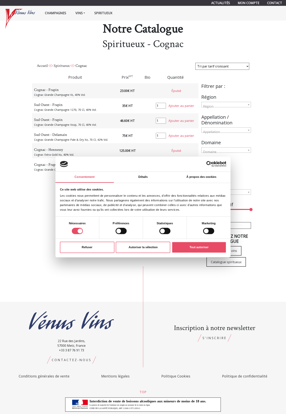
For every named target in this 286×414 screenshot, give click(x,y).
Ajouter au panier (181, 106)
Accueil (42, 65)
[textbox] (226, 106)
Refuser (87, 247)
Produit (75, 77)
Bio (147, 77)
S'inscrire (215, 338)
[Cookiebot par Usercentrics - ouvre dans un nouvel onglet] (209, 164)
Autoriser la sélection (143, 247)
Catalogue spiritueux (226, 262)
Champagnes (55, 13)
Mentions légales (115, 376)
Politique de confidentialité (244, 376)
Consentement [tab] (85, 176)
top (143, 392)
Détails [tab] (143, 176)
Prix (127, 77)
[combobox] (226, 104)
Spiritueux (103, 13)
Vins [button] (79, 13)
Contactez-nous (71, 360)
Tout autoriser (199, 247)
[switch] (121, 231)
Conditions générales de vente (44, 376)
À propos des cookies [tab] (201, 176)
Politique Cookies (175, 376)
